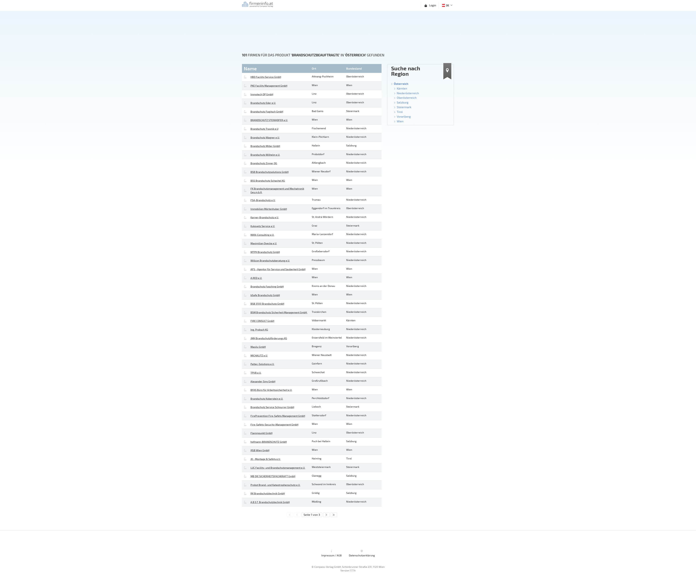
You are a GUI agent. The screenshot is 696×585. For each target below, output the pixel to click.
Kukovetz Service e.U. (262, 226)
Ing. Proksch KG (259, 329)
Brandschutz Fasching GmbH (267, 286)
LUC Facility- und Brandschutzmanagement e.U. (277, 467)
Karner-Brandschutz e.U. (264, 217)
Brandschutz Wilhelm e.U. (265, 154)
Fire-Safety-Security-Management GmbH (274, 424)
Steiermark (404, 107)
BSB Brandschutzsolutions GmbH (269, 171)
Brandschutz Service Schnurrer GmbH (272, 407)
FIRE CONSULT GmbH (262, 320)
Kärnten (402, 88)
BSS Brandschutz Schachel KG (267, 180)
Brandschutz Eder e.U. (263, 102)
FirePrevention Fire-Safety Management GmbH (277, 415)
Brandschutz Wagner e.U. (265, 137)
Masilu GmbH (258, 346)
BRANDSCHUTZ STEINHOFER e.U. (269, 120)
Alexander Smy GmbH (262, 381)
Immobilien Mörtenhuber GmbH (268, 208)
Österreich (401, 83)
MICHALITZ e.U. (259, 355)
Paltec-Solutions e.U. (262, 364)
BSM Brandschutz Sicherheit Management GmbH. (278, 312)
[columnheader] (276, 68)
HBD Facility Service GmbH (265, 76)
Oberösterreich (407, 97)
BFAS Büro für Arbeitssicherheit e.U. (271, 389)
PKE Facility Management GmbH (268, 85)
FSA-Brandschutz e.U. (263, 200)
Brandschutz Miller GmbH (265, 146)
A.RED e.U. (256, 277)
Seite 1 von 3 (312, 514)
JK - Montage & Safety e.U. (265, 458)
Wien (400, 121)
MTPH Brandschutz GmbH (265, 252)
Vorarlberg (404, 116)
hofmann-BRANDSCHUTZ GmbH (268, 441)
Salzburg (402, 102)
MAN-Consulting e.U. (262, 234)
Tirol (400, 111)
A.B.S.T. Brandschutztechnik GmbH (270, 502)
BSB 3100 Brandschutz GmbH (267, 303)
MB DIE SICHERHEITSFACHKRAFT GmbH (272, 476)
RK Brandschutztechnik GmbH (267, 493)
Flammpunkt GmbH (261, 433)
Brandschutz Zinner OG (263, 163)
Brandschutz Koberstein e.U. (266, 398)
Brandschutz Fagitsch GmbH (266, 111)
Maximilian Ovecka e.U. (263, 243)
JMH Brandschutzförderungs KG (268, 338)
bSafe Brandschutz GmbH (265, 295)
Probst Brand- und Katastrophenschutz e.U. (275, 484)
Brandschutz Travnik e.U (264, 128)
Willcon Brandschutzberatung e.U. (270, 260)
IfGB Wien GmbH (259, 450)
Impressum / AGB (331, 555)
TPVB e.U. (255, 372)
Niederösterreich (408, 93)
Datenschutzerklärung (362, 555)
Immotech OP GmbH (261, 94)
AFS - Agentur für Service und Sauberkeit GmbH (277, 269)
